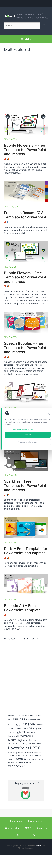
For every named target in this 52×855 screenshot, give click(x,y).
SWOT (29, 759)
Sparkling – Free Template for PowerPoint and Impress (25, 485)
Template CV (12, 762)
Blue (10, 719)
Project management (31, 753)
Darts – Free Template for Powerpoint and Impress (25, 550)
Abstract (18, 715)
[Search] (44, 25)
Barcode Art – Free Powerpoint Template (22, 607)
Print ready (12, 752)
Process (20, 753)
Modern (33, 740)
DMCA (28, 828)
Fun (9, 733)
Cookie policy (12, 828)
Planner (39, 744)
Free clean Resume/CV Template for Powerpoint (25, 215)
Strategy (21, 758)
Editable (28, 724)
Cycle (18, 725)
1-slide (11, 715)
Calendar (31, 720)
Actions (24, 715)
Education (23, 728)
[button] (49, 414)
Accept (27, 434)
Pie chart (32, 744)
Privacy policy (35, 821)
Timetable (21, 762)
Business (20, 719)
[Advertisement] (26, 81)
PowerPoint (18, 748)
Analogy (38, 715)
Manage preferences (27, 442)
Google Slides (21, 732)
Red (27, 756)
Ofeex (39, 845)
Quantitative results (16, 755)
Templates (10, 139)
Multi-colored (14, 743)
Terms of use (16, 821)
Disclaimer (41, 828)
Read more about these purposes (21, 430)
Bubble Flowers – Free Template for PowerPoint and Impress (25, 277)
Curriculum (11, 725)
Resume (31, 756)
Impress (12, 736)
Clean (37, 719)
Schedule (39, 756)
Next (34, 638)
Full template (35, 728)
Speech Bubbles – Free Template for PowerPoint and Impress (25, 347)
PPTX (35, 748)
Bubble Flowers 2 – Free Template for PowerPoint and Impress (25, 149)
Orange (25, 744)
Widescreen (17, 766)
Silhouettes (12, 759)
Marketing (15, 740)
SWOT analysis (37, 759)
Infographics (25, 736)
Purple (40, 753)
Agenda (31, 715)
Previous (9, 638)
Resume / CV (11, 206)
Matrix (25, 740)
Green (34, 732)
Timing (28, 762)
